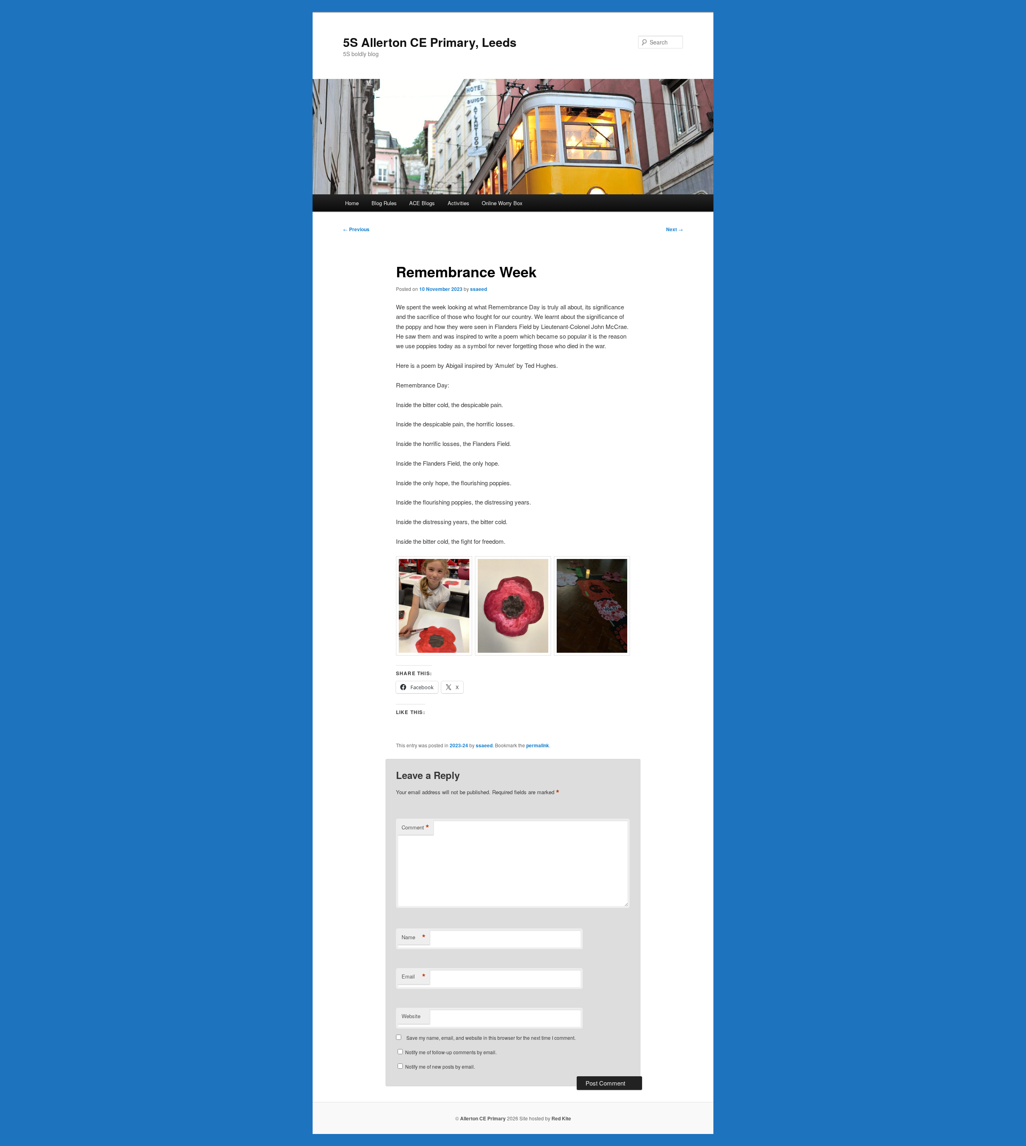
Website (411, 1016)
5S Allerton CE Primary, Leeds (430, 41)
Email (414, 976)
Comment (415, 827)
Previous (356, 229)
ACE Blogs (422, 203)
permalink (537, 745)
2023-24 (459, 745)
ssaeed (478, 289)
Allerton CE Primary (483, 1118)
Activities (458, 203)
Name (414, 937)
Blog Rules (384, 203)
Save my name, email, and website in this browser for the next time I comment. (491, 1037)
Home (352, 203)
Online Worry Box (502, 203)
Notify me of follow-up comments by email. (451, 1052)
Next (674, 229)
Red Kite (561, 1118)
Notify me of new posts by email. (440, 1066)
